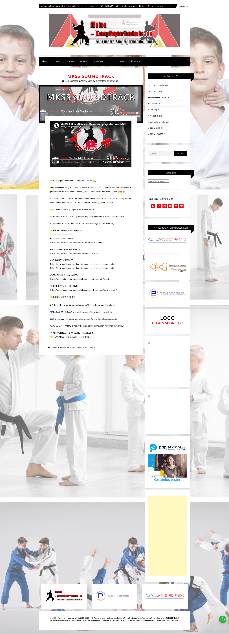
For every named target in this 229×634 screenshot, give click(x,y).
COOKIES (130, 620)
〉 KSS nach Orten (155, 91)
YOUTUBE (87, 620)
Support (92, 347)
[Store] (176, 206)
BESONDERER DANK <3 (158, 97)
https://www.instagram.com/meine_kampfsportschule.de (92, 319)
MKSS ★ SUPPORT (156, 128)
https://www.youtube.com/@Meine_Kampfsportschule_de (89, 305)
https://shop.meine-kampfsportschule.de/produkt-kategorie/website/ (80, 279)
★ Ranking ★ (154, 109)
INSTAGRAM (76, 620)
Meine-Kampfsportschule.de (69, 618)
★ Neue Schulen (155, 115)
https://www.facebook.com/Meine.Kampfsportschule (88, 312)
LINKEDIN (96, 620)
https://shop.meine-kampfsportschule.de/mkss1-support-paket (87, 264)
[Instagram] (159, 206)
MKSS (47, 61)
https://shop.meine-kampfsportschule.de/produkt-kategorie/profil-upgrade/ (83, 290)
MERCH (160, 620)
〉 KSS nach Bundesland (158, 85)
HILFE (166, 620)
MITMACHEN (98, 61)
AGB (137, 620)
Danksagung (56, 347)
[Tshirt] (181, 206)
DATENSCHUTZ (119, 620)
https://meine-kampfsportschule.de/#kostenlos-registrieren (76, 242)
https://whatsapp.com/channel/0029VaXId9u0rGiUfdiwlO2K (98, 326)
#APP (111, 61)
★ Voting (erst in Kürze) (158, 122)
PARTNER (174, 620)
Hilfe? (122, 61)
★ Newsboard (154, 103)
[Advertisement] (167, 536)
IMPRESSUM (106, 620)
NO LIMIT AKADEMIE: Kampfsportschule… (93, 6)
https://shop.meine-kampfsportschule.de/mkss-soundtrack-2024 (95, 216)
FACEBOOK (65, 620)
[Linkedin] (164, 206)
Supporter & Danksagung (107, 81)
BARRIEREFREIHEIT (147, 620)
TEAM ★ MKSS (86, 81)
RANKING (83, 61)
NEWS (58, 61)
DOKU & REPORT (69, 347)
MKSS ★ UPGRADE (156, 134)
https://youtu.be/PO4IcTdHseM (80, 209)
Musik (84, 347)
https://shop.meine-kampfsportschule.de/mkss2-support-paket (87, 268)
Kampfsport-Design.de (128, 618)
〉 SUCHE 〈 (70, 61)
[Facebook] (153, 206)
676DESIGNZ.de (171, 618)
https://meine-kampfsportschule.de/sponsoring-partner (74, 253)
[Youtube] (170, 206)
